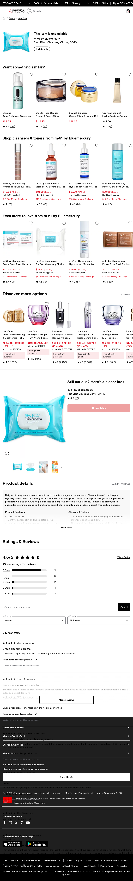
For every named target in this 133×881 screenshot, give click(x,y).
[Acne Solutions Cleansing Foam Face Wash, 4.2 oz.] (18, 90)
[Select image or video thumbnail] (17, 467)
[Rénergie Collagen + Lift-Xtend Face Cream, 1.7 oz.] (38, 314)
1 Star (6, 593)
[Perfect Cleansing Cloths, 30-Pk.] (51, 239)
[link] (18, 119)
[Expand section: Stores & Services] (66, 745)
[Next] (62, 466)
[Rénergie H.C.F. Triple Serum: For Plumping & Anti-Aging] (88, 314)
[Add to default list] (31, 75)
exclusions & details (92, 520)
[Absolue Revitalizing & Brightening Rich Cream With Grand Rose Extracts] (14, 314)
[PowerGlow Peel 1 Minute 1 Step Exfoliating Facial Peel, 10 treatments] (18, 239)
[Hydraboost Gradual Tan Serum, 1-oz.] (18, 161)
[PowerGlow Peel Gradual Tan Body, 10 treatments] (117, 239)
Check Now (39, 803)
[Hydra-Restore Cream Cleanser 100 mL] (117, 90)
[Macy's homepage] (4, 18)
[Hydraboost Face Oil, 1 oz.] (84, 161)
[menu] (4, 11)
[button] (34, 426)
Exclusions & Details (23, 803)
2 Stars (6, 587)
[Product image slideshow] (34, 419)
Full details (42, 49)
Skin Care (22, 18)
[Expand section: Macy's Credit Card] (66, 736)
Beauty (12, 18)
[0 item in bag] (128, 11)
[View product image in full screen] (7, 454)
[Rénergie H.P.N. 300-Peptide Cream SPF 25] (113, 314)
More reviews (66, 699)
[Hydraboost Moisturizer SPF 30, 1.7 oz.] (84, 239)
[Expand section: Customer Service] (66, 727)
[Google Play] (37, 844)
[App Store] (12, 844)
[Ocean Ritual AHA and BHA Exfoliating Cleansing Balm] (84, 90)
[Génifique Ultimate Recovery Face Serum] (63, 314)
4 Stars (6, 576)
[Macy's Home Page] (16, 11)
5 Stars (6, 570)
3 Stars (6, 582)
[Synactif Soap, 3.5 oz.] (51, 90)
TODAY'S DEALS (12, 3)
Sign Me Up (66, 777)
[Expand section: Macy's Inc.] (66, 753)
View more (66, 526)
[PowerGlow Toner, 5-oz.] (117, 161)
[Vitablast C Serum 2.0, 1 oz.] (51, 161)
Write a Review (123, 557)
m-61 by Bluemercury (47, 38)
